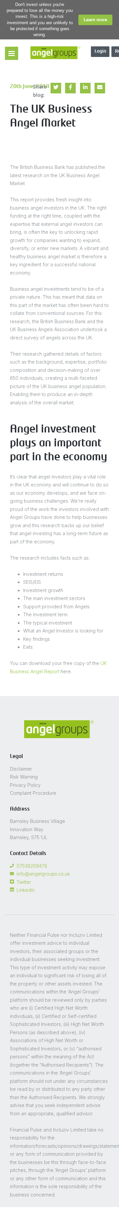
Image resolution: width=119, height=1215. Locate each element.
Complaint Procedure (33, 793)
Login (100, 51)
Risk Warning (24, 777)
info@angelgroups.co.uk (43, 874)
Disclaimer (21, 769)
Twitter (24, 882)
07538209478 (32, 866)
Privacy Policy (25, 785)
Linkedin (26, 890)
